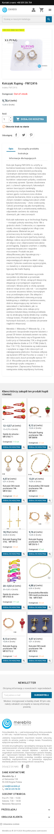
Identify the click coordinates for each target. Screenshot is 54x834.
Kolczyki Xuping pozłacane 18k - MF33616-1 (36, 542)
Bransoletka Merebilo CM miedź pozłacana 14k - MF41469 (38, 595)
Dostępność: (7, 94)
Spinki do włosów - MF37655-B (11, 595)
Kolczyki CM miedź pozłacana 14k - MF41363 (11, 488)
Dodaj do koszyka (30, 119)
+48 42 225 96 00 (12, 789)
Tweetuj (23, 135)
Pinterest (31, 135)
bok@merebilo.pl (12, 786)
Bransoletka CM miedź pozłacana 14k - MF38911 (39, 488)
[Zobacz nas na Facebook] (22, 767)
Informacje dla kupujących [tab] (22, 158)
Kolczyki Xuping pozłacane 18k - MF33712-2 (10, 648)
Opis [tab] (11, 148)
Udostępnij (16, 135)
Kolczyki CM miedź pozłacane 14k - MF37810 (37, 648)
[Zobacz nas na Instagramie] (27, 767)
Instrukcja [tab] (23, 153)
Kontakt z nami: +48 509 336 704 (17, 2)
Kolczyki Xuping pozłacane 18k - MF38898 (36, 435)
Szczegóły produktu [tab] (28, 148)
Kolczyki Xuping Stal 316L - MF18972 (12, 540)
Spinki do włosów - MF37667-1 (11, 435)
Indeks (5, 87)
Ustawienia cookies (11, 824)
